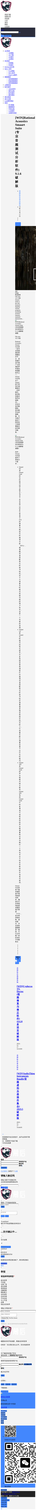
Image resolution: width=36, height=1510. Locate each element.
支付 (2, 1256)
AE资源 (7, 51)
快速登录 (3, 1167)
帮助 (6, 24)
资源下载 (8, 14)
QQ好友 (8, 1384)
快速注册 (8, 36)
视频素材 (8, 77)
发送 (6, 1187)
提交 (2, 1321)
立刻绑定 (4, 1263)
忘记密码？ (4, 1171)
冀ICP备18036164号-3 (9, 1494)
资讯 (6, 22)
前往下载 (18, 224)
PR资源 (7, 61)
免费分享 (8, 16)
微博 (2, 1384)
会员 (7, 26)
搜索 (2, 1206)
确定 (2, 1265)
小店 (6, 20)
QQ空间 (14, 1384)
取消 (2, 1187)
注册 (16, 1171)
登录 (2, 36)
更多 (6, 103)
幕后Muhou (16, 1492)
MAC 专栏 (8, 69)
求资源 (7, 18)
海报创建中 (4, 1391)
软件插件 (8, 87)
